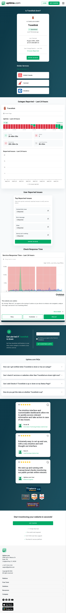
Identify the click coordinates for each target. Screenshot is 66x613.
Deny (12, 316)
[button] (33, 366)
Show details (57, 311)
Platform (5, 578)
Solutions (5, 586)
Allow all (54, 316)
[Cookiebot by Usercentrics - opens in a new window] (57, 295)
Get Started (33, 523)
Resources (5, 590)
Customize (32, 316)
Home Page (8, 113)
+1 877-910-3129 (7, 565)
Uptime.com (6, 555)
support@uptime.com (8, 567)
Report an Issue (33, 57)
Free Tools (5, 582)
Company (5, 594)
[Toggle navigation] (63, 3)
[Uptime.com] (4, 550)
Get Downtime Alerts (45, 344)
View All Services (22, 69)
